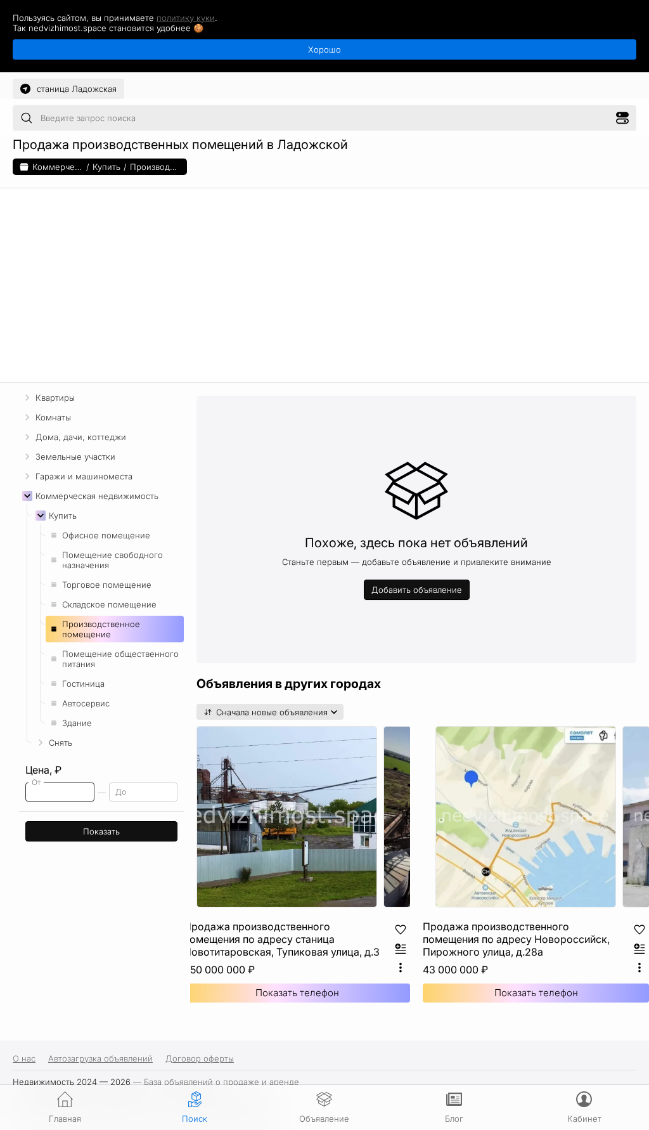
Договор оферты (199, 1058)
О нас (24, 1058)
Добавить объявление (416, 590)
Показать (101, 831)
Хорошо (324, 49)
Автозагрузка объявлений (100, 1058)
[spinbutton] (59, 792)
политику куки (186, 18)
